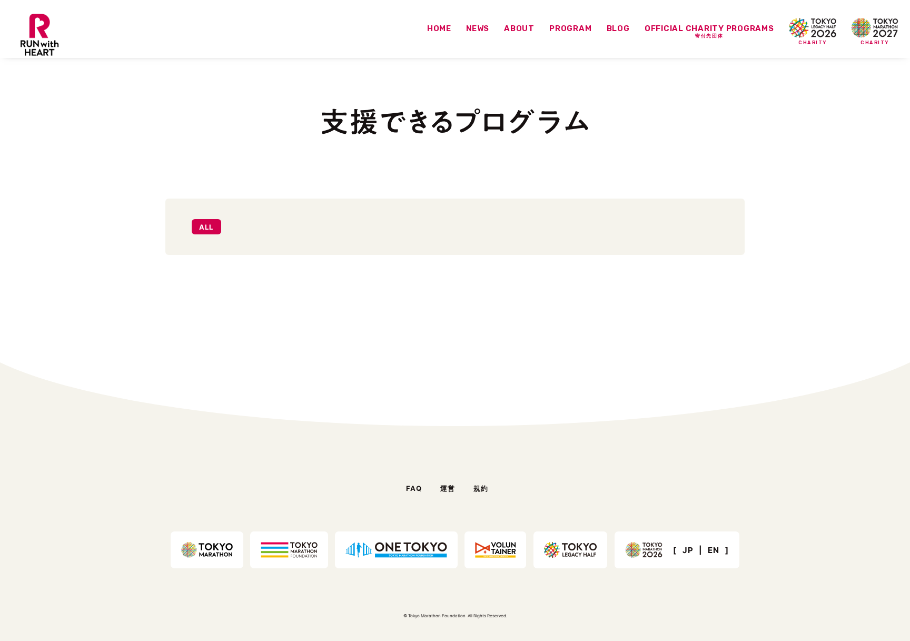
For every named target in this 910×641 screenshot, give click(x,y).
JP (688, 550)
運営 (447, 488)
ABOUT (519, 28)
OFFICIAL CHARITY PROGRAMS (709, 31)
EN (713, 550)
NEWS (477, 28)
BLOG (618, 28)
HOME (439, 28)
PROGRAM (570, 28)
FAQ (414, 488)
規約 (480, 488)
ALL (206, 227)
